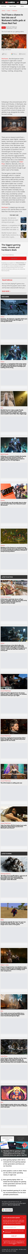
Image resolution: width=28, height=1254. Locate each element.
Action (8, 10)
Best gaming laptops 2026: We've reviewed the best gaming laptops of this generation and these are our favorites (14, 1163)
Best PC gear (12, 6)
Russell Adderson (12, 27)
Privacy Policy (19, 1241)
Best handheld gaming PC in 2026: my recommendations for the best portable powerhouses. (14, 1192)
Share (5, 54)
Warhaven (14, 10)
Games (3, 10)
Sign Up (14, 1236)
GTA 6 (22, 6)
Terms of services (20, 262)
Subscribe (23, 2)
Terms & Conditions (13, 1243)
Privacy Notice (22, 264)
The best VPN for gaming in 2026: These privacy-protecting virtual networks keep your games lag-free (15, 1153)
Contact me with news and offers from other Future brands (14, 1231)
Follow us (15, 54)
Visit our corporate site (14, 1205)
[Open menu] (3, 2)
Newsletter (23, 54)
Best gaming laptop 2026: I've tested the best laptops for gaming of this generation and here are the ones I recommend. (14, 1183)
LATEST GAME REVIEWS (20, 1139)
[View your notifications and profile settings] (14, 2)
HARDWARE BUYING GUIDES (7, 1139)
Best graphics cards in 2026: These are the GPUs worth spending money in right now (15, 1173)
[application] (14, 124)
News (3, 27)
